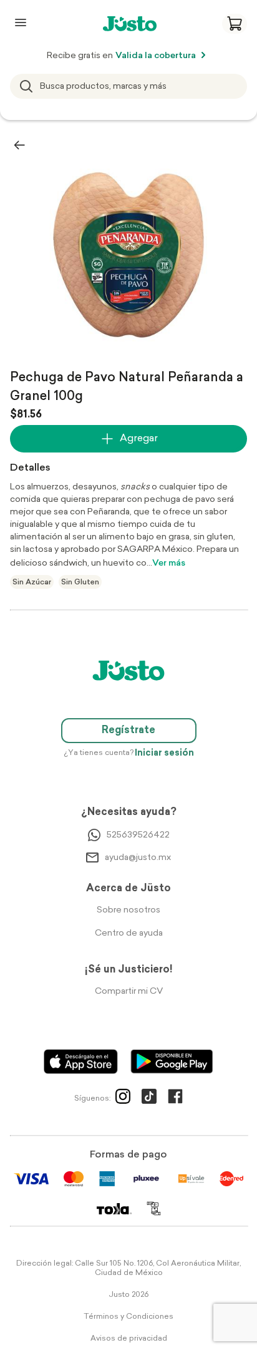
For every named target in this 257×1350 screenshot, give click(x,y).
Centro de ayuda (129, 933)
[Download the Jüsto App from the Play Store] (171, 1061)
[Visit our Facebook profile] (175, 1099)
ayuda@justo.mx (138, 857)
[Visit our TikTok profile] (149, 1099)
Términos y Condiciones (128, 1317)
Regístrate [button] (128, 731)
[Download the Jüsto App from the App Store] (81, 1061)
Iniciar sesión (164, 753)
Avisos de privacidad (128, 1338)
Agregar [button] (139, 439)
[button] (234, 24)
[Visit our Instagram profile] (122, 1099)
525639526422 (138, 835)
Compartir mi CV (129, 991)
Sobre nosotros (128, 910)
